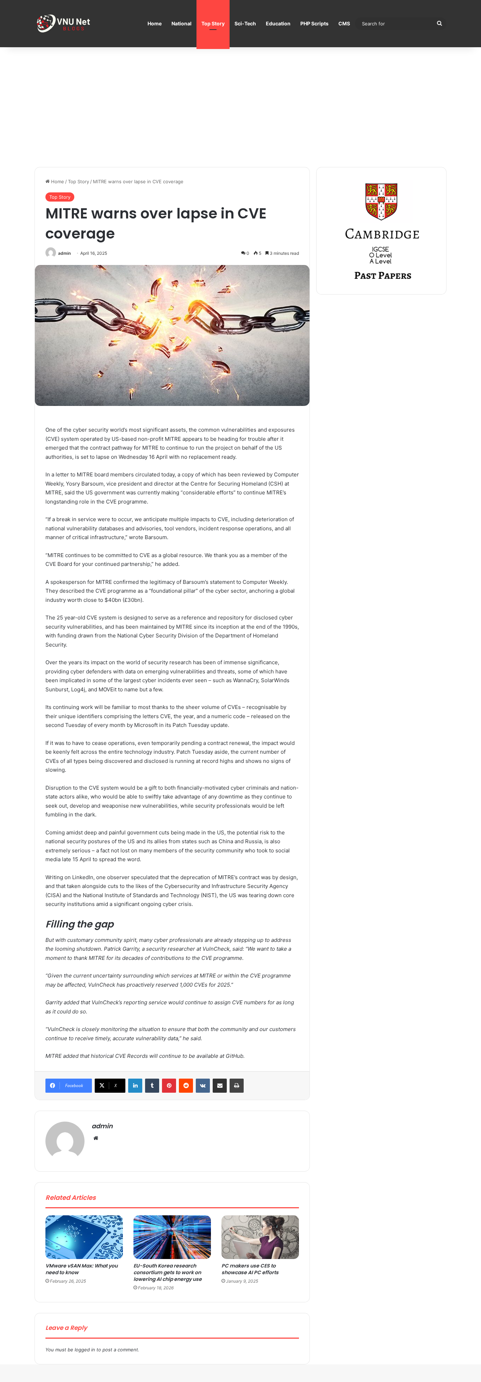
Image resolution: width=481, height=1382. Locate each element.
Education (278, 23)
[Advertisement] (240, 107)
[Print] (237, 1086)
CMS (344, 23)
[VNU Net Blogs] (64, 23)
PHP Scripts (314, 23)
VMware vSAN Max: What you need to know (81, 1269)
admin (64, 253)
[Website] (96, 1138)
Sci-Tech (245, 23)
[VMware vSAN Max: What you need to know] (84, 1237)
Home (155, 23)
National (181, 23)
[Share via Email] (220, 1086)
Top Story (213, 23)
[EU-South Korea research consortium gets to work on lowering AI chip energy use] (172, 1237)
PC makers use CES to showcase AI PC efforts (250, 1269)
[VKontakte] (203, 1086)
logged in (85, 1349)
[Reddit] (186, 1086)
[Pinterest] (169, 1086)
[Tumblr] (152, 1086)
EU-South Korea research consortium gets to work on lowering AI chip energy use (167, 1272)
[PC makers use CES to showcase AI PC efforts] (260, 1237)
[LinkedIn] (135, 1086)
